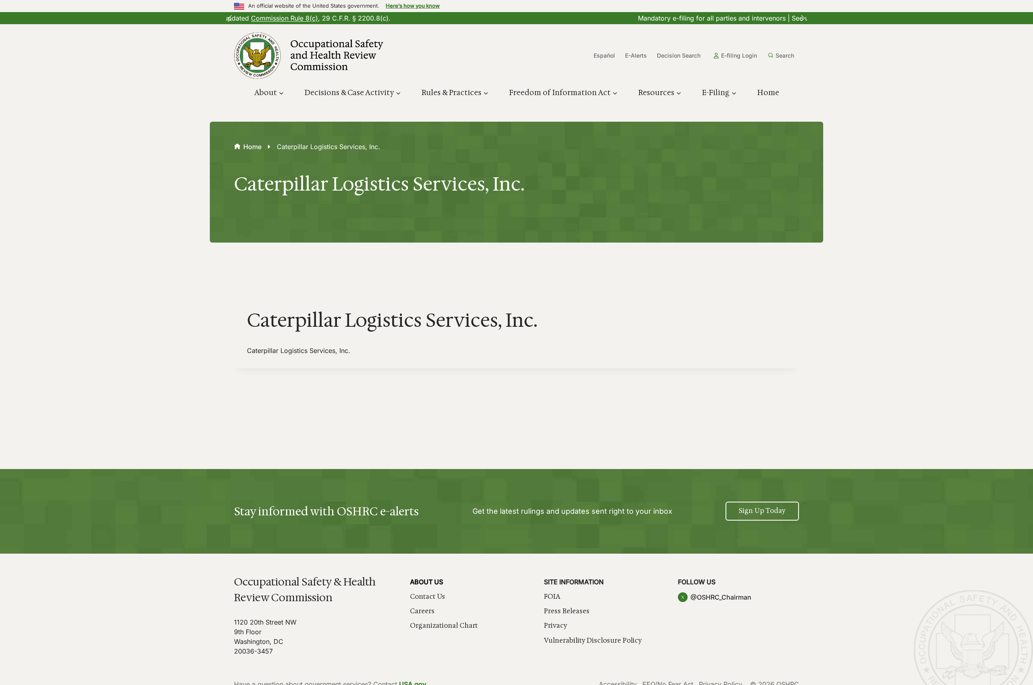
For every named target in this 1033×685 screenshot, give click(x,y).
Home (768, 93)
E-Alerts (636, 55)
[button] (230, 18)
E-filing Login (739, 55)
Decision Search (679, 55)
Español (604, 55)
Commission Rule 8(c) (462, 18)
